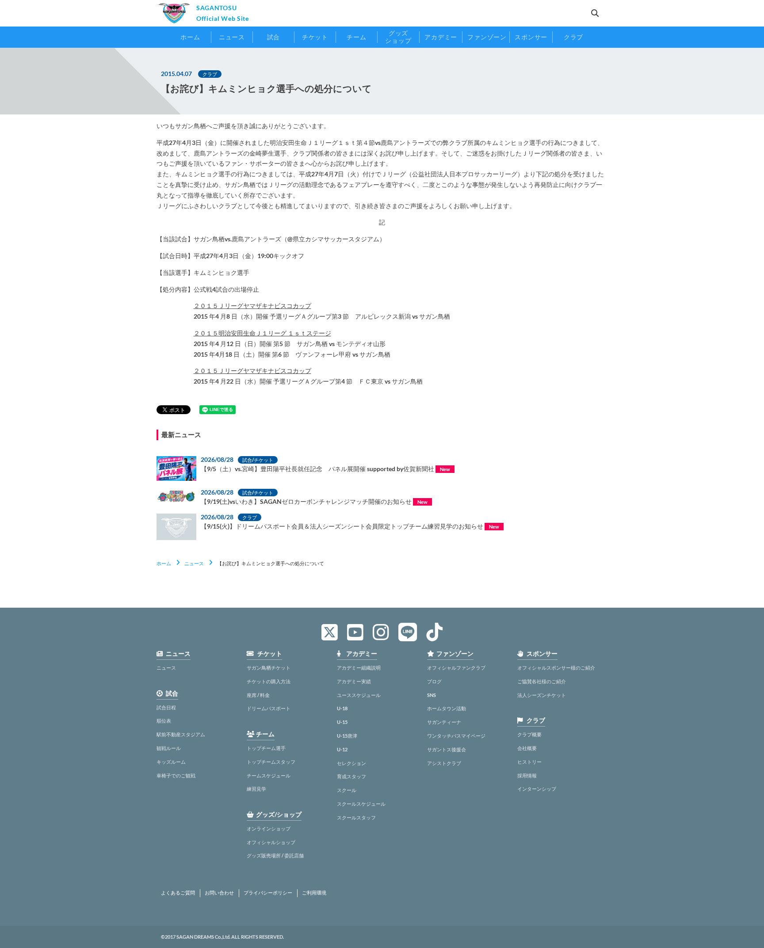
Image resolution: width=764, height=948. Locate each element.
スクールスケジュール (361, 804)
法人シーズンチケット (541, 695)
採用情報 (527, 775)
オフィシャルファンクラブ (456, 667)
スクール (346, 790)
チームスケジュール (268, 775)
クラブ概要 (529, 734)
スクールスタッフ (356, 817)
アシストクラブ (444, 763)
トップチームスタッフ (271, 762)
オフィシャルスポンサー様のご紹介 (556, 667)
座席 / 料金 (258, 695)
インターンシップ (536, 789)
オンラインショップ (268, 828)
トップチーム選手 (266, 748)
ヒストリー (529, 762)
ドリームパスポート (268, 708)
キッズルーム (171, 762)
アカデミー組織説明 (359, 667)
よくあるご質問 (178, 892)
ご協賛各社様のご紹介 (541, 681)
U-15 (342, 722)
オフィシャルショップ (271, 842)
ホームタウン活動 (446, 708)
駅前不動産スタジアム (181, 734)
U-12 (342, 749)
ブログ (434, 681)
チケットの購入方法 (268, 681)
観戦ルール (169, 748)
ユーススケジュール (359, 695)
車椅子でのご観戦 (176, 775)
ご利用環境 (314, 892)
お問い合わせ (219, 892)
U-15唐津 (347, 736)
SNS (431, 695)
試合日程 (166, 707)
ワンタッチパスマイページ (456, 736)
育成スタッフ (351, 776)
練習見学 (256, 789)
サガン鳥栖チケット (268, 667)
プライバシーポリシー (268, 892)
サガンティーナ (444, 722)
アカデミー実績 (354, 681)
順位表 (164, 720)
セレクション (351, 763)
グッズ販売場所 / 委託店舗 (275, 855)
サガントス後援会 (446, 749)
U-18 (342, 708)
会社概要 (527, 748)
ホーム (164, 563)
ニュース (194, 563)
